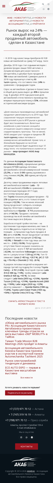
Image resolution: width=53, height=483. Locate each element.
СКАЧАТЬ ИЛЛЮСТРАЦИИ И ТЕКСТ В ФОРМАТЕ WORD (26, 302)
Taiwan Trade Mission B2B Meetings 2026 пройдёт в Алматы (26, 342)
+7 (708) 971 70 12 (16, 420)
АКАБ (9, 17)
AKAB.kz (31, 471)
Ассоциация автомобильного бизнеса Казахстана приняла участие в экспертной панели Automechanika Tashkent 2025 (24, 352)
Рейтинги (39, 23)
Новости (19, 17)
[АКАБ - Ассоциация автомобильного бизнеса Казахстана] (26, 6)
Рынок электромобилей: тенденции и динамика (20, 362)
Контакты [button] (27, 446)
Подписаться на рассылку (20, 392)
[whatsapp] (43, 9)
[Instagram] (48, 4)
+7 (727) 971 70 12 (20, 409)
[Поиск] (43, 4)
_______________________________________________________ (27, 49)
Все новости (26, 377)
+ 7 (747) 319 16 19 (20, 414)
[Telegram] (48, 9)
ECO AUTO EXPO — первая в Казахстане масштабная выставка (22, 370)
